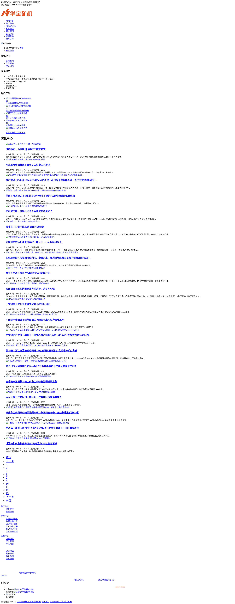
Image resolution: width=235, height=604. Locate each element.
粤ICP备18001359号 (27, 573)
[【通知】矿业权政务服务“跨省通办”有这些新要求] (28, 438)
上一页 (10, 461)
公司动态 (10, 539)
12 (7, 490)
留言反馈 (10, 39)
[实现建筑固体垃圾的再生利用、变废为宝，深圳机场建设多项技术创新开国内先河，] (43, 252)
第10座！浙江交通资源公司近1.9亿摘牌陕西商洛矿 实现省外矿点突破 (41, 350)
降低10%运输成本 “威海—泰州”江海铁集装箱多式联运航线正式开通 (41, 366)
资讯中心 (10, 34)
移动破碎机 (11, 26)
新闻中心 (5, 536)
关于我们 (10, 23)
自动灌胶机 (36, 602)
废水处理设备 (12, 531)
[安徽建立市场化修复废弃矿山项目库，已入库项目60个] (30, 237)
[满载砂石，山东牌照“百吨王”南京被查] (23, 144)
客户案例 (10, 31)
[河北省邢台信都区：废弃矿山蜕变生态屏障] (25, 159)
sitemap (4, 575)
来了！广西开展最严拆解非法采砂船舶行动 (28, 273)
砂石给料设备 (12, 521)
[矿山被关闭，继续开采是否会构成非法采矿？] (26, 206)
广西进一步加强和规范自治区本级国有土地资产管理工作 (35, 319)
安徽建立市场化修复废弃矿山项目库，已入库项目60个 (34, 242)
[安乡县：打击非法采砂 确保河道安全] (23, 221)
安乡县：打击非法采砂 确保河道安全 (25, 226)
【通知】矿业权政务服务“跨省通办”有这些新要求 (31, 443)
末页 (8, 500)
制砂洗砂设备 (12, 529)
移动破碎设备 (12, 519)
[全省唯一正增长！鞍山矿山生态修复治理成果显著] (28, 376)
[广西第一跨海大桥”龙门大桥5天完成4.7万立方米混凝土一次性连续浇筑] (37, 423)
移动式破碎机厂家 (106, 580)
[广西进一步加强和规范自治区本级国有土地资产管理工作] (31, 314)
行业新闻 (10, 63)
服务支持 (10, 509)
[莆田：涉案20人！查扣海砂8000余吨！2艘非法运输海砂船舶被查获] (36, 190)
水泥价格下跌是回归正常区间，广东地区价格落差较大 (34, 397)
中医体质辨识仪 (24, 602)
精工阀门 (45, 602)
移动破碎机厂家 (57, 602)
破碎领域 (10, 551)
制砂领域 (10, 553)
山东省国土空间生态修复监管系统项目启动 (28, 304)
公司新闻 (10, 61)
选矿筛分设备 (12, 526)
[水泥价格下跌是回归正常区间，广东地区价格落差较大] (30, 392)
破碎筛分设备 (12, 524)
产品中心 (5, 516)
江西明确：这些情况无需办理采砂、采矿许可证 (30, 288)
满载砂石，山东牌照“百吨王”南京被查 (26, 149)
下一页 (10, 496)
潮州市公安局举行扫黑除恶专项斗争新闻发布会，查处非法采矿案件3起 (42, 412)
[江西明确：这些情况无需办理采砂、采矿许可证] (27, 283)
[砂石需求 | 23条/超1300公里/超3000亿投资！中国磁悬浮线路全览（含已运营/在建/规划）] (45, 175)
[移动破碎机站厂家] (16, 14)
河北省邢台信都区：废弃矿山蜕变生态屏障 (28, 164)
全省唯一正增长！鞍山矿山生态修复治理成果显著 (31, 381)
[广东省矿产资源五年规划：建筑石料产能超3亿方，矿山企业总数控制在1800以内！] (42, 330)
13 (7, 493)
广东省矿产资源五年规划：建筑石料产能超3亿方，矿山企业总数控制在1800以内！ (48, 335)
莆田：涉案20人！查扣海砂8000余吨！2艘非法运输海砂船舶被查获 (40, 195)
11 (7, 486)
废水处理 (10, 559)
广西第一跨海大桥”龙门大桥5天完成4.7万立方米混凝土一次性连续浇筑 (42, 428)
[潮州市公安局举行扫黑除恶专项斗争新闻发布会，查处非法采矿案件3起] (38, 407)
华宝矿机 (68, 602)
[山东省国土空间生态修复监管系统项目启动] (25, 299)
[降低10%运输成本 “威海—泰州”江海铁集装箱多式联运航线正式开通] (36, 361)
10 (7, 483)
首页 (22, 48)
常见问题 (10, 66)
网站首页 (10, 21)
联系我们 (10, 36)
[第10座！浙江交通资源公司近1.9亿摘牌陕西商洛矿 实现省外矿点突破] (37, 345)
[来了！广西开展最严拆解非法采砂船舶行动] (25, 268)
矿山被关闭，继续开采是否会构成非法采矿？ (29, 211)
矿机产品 (10, 29)
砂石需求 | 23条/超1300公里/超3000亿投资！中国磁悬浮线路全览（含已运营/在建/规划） (51, 180)
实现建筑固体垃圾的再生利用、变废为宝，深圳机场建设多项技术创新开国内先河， (49, 257)
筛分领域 (10, 556)
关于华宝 (5, 506)
